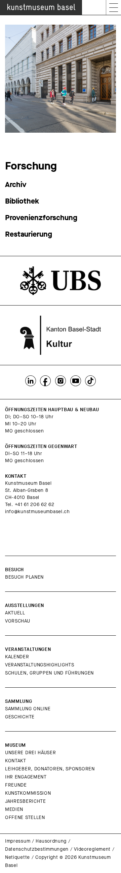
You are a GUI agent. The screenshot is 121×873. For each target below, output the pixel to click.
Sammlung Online (28, 709)
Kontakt (15, 761)
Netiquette (17, 857)
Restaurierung (28, 234)
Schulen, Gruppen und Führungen (49, 673)
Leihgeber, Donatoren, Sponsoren (50, 769)
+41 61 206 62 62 (34, 504)
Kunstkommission (28, 793)
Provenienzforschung (41, 217)
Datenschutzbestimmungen (37, 849)
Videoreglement (92, 849)
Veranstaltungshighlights (39, 665)
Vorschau (17, 621)
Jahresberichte (25, 801)
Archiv (16, 184)
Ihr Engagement (26, 777)
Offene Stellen (25, 817)
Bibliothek (22, 201)
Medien (14, 809)
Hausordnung (51, 841)
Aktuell (15, 613)
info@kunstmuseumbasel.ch (37, 511)
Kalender (17, 657)
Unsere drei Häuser (30, 752)
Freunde (16, 785)
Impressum (17, 841)
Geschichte (20, 717)
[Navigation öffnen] (113, 7)
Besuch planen (24, 577)
